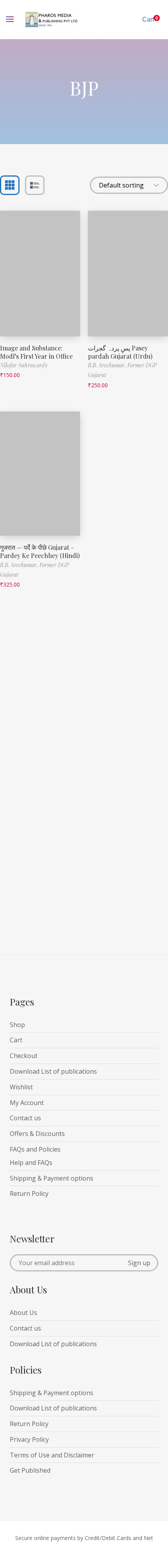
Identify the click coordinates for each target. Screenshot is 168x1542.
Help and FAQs (31, 1162)
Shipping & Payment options (51, 1178)
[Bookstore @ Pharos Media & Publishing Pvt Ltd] (51, 19)
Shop (17, 1024)
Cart (16, 1040)
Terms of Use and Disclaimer (52, 1455)
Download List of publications (53, 1071)
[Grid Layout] (10, 185)
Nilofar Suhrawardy (24, 365)
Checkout (24, 1055)
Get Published (30, 1470)
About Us (23, 1312)
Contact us (25, 1118)
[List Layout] (35, 185)
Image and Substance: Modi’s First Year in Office (36, 352)
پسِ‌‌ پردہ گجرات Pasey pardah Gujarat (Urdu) (120, 352)
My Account (27, 1102)
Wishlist (21, 1087)
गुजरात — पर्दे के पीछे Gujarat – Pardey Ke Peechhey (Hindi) (40, 551)
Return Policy (29, 1193)
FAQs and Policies (35, 1149)
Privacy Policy (29, 1439)
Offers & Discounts (37, 1133)
